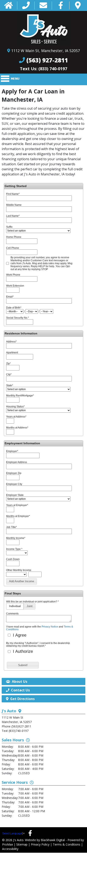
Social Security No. (17, 317)
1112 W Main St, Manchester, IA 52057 (45, 50)
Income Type (14, 549)
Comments (12, 613)
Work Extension (15, 285)
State (9, 385)
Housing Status (15, 406)
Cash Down (13, 559)
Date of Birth (13, 307)
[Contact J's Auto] (43, 5)
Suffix (9, 226)
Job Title (11, 527)
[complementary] (74, 861)
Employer (12, 451)
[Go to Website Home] (8, 5)
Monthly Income (15, 538)
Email (10, 296)
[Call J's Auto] (26, 5)
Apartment (12, 352)
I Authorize (22, 651)
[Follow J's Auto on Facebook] (60, 5)
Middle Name (14, 204)
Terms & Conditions (66, 844)
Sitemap (21, 844)
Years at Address (16, 416)
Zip (8, 363)
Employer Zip (13, 473)
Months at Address (17, 427)
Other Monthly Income (18, 570)
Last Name (13, 215)
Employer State (15, 495)
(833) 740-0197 (52, 68)
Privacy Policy (40, 844)
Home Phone (13, 237)
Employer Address (16, 462)
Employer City (14, 484)
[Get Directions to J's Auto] (78, 5)
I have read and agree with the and (39, 628)
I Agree (19, 635)
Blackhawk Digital (53, 840)
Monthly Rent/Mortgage (20, 395)
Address (11, 341)
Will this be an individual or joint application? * (32, 601)
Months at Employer (18, 516)
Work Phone (13, 274)
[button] (21, 581)
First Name (13, 194)
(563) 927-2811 (47, 60)
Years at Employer (17, 505)
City (9, 374)
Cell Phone (12, 247)
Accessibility (10, 849)
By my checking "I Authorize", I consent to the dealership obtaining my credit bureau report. (38, 644)
